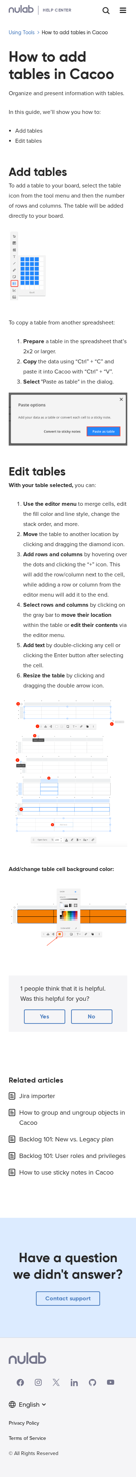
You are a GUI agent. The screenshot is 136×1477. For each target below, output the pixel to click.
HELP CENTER (57, 10)
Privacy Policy (24, 1423)
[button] (44, 1016)
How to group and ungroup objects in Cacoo (72, 1118)
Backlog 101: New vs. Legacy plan (66, 1139)
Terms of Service (27, 1438)
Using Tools (21, 32)
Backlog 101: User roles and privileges (72, 1156)
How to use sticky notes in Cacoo (66, 1172)
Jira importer (37, 1096)
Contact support (68, 1298)
